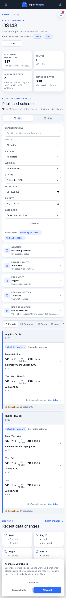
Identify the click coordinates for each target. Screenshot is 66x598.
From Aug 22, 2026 (29, 232)
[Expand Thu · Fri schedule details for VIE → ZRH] (33, 465)
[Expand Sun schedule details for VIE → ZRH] (33, 487)
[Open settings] (60, 4)
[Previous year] (5, 43)
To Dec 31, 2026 (14, 238)
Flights (5, 14)
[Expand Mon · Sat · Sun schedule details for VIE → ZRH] (33, 361)
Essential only (19, 590)
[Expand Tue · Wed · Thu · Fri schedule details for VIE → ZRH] (33, 383)
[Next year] (18, 43)
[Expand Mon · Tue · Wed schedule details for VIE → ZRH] (33, 443)
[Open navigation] (6, 4)
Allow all (47, 590)
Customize (33, 582)
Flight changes (52, 520)
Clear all (34, 223)
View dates (53, 400)
